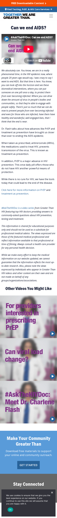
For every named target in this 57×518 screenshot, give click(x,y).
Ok (10, 510)
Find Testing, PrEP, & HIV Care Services (28, 9)
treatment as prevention (14, 193)
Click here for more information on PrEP (23, 190)
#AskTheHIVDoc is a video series (17, 208)
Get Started (28, 465)
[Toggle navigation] (51, 16)
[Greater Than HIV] (19, 16)
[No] (51, 492)
